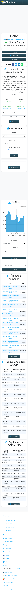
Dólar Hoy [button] (15, 55)
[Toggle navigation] (24, 2)
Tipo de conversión (14, 147)
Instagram (6, 558)
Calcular (15, 156)
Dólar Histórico (11, 520)
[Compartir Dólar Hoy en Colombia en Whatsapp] (22, 64)
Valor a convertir (14, 140)
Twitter (6, 561)
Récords (9, 523)
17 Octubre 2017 (21, 103)
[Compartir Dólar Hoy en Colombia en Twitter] (16, 64)
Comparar (15, 122)
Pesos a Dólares (14, 152)
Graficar (14, 258)
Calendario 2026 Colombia (11, 575)
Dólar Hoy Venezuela (8, 582)
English (18, 568)
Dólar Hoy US (6, 585)
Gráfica (9, 530)
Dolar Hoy (6, 516)
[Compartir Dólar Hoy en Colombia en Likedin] (19, 64)
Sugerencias (7, 551)
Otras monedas (8, 538)
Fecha (14, 132)
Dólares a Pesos (14, 150)
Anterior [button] (14, 52)
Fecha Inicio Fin (14, 248)
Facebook (6, 555)
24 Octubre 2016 (21, 108)
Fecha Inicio (14, 240)
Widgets (6, 545)
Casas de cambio (8, 541)
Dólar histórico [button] (14, 356)
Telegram (5, 565)
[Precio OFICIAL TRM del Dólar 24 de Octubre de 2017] (10, 2)
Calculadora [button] (15, 437)
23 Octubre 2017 (7, 103)
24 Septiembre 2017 (7, 108)
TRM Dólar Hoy (8, 572)
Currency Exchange (8, 589)
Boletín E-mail (7, 548)
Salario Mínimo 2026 (9, 578)
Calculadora (10, 527)
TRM (4, 39)
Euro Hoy (6, 534)
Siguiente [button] (15, 59)
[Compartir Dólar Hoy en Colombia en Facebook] (13, 64)
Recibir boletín (14, 168)
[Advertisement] (14, 19)
